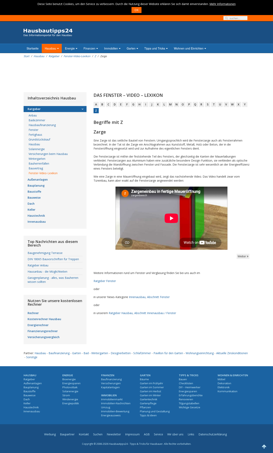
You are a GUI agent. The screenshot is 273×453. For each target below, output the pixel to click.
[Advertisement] (96, 75)
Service (158, 434)
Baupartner (67, 434)
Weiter (242, 256)
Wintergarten (37, 159)
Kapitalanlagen (110, 387)
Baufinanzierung (59, 353)
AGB (147, 434)
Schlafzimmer (142, 353)
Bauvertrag (36, 168)
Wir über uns (175, 434)
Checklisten (186, 383)
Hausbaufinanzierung (42, 125)
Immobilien (111, 48)
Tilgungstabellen (189, 403)
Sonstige (31, 357)
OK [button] (136, 10)
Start (26, 56)
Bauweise (34, 197)
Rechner (33, 313)
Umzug (105, 407)
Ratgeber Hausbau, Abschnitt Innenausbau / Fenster (142, 313)
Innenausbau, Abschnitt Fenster (149, 297)
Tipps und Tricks (154, 48)
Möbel (221, 379)
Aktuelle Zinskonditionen (232, 353)
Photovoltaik (70, 387)
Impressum (132, 434)
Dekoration (224, 383)
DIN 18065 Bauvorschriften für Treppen (53, 259)
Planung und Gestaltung (155, 411)
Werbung (50, 434)
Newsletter (114, 434)
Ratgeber (54, 56)
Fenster (33, 130)
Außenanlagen (38, 179)
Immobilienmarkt (112, 399)
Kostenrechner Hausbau (44, 319)
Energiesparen (71, 383)
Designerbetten (121, 353)
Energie (70, 48)
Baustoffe (34, 191)
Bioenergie (69, 379)
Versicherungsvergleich (44, 337)
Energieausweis (111, 415)
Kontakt (84, 434)
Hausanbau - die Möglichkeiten (47, 271)
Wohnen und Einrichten (188, 48)
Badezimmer (37, 120)
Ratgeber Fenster (105, 281)
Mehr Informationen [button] (222, 4)
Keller (31, 209)
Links (191, 434)
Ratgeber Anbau (38, 265)
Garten (131, 48)
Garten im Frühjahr (151, 383)
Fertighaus (35, 135)
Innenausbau (37, 221)
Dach (31, 203)
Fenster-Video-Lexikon (77, 56)
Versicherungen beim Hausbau (48, 154)
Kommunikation (227, 391)
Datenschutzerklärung (212, 434)
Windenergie (70, 399)
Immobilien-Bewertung (115, 411)
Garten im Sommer (152, 387)
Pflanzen (145, 407)
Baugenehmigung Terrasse (45, 253)
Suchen (98, 434)
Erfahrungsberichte (191, 395)
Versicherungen (111, 383)
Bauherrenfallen (39, 163)
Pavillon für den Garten (168, 353)
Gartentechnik (148, 399)
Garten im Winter (150, 395)
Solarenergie (37, 149)
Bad (86, 353)
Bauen (183, 379)
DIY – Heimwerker (189, 387)
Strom (66, 395)
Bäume (144, 379)
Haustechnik (36, 215)
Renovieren (186, 399)
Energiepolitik (70, 403)
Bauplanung (36, 185)
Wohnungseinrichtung (200, 353)
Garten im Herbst (150, 391)
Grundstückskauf (39, 139)
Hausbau (50, 48)
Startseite (33, 48)
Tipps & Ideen (148, 415)
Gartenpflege (148, 403)
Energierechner (38, 325)
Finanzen (89, 48)
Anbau (33, 115)
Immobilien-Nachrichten (116, 403)
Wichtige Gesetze (189, 407)
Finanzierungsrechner (43, 331)
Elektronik (224, 387)
